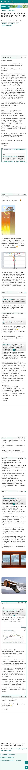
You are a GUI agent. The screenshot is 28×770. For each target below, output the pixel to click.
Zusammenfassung (6, 25)
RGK (21, 65)
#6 (25, 491)
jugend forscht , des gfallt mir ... (13, 323)
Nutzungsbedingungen (7, 760)
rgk (18, 23)
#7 (25, 603)
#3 (25, 313)
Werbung (18, 760)
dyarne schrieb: (7, 322)
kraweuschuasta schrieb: (10, 156)
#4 (25, 438)
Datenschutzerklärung (7, 757)
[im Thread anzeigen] (19, 149)
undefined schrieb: (8, 299)
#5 (25, 458)
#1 (25, 194)
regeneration (12, 23)
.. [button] (14, 350)
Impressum (12, 754)
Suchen (4, 754)
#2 (25, 292)
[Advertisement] (14, 41)
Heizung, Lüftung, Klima (8, 10)
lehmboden (4, 23)
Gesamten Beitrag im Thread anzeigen (14, 161)
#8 (25, 696)
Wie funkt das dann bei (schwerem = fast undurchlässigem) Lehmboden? (14, 301)
